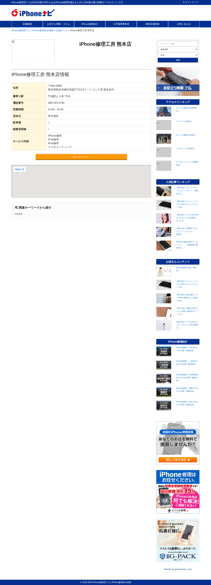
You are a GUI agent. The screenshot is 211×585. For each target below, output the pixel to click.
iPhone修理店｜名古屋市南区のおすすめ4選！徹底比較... (187, 378)
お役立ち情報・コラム (58, 24)
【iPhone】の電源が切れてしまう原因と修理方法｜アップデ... (187, 311)
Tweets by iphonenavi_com (178, 569)
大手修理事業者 (121, 24)
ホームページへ (81, 156)
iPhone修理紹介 (90, 24)
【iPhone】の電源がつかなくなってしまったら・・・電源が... (187, 231)
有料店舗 (18, 214)
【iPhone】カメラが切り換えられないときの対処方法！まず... (187, 218)
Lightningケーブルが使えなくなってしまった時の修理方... (187, 325)
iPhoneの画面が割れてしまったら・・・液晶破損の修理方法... (187, 245)
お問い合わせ (184, 24)
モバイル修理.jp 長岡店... (186, 135)
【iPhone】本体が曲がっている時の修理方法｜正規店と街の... (187, 298)
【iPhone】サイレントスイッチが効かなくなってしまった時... (187, 204)
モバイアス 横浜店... (184, 121)
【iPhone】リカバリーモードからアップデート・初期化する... (187, 191)
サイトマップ (191, 2)
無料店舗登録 (152, 24)
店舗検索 (27, 24)
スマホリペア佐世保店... (186, 148)
